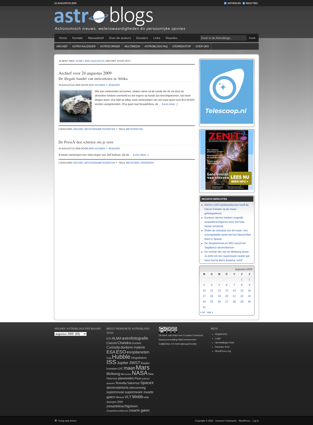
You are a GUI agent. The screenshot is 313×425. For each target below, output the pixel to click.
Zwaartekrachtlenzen (117, 410)
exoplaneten (138, 352)
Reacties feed (222, 347)
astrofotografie (135, 338)
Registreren (221, 334)
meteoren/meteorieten (100, 129)
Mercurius (126, 374)
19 (219, 296)
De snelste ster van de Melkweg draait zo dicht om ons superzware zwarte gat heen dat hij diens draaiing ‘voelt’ (226, 256)
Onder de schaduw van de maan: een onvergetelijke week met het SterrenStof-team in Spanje (227, 235)
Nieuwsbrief (96, 38)
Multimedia (132, 46)
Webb (137, 396)
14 (234, 290)
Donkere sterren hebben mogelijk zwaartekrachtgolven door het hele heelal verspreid (224, 222)
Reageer (114, 85)
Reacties (252, 3)
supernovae (115, 392)
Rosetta (121, 383)
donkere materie (133, 347)
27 (226, 301)
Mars (143, 367)
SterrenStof (181, 46)
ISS (111, 362)
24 (204, 301)
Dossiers (142, 38)
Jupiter (122, 363)
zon (120, 401)
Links (156, 38)
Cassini (111, 343)
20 (226, 296)
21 (234, 296)
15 (241, 290)
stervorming (137, 387)
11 (211, 290)
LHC (120, 368)
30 (249, 301)
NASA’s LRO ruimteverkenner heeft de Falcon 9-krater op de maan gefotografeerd (226, 209)
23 (249, 296)
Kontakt (77, 38)
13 (226, 290)
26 (219, 301)
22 (241, 296)
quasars (110, 383)
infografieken (139, 357)
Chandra (124, 343)
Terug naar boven (67, 420)
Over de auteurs (120, 38)
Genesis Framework (226, 420)
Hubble (121, 356)
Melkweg (113, 374)
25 (211, 301)
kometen (111, 368)
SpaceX (147, 383)
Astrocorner (110, 46)
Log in (256, 420)
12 (219, 290)
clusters (136, 343)
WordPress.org (223, 351)
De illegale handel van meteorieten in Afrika (93, 78)
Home (63, 38)
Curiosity (113, 347)
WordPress (244, 420)
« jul (202, 312)
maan (129, 368)
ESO (121, 351)
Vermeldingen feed (224, 342)
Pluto (138, 378)
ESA (110, 351)
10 (204, 290)
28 (234, 301)
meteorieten (134, 129)
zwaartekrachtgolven (122, 406)
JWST (134, 362)
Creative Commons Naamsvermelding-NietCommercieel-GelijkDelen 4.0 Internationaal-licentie (181, 339)
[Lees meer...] (169, 104)
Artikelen (234, 3)
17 (204, 296)
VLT (128, 397)
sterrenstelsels (117, 387)
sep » (210, 312)
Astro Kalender (84, 46)
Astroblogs (156, 20)
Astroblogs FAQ (156, 46)
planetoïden (126, 378)
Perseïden (147, 162)
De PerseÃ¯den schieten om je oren (86, 141)
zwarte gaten (139, 410)
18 (211, 296)
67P (108, 338)
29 (241, 301)
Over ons (202, 46)
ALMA (116, 338)
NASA (140, 373)
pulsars (146, 378)
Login (218, 338)
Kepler (145, 363)
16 (249, 290)
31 (204, 307)
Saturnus (133, 383)
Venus (120, 397)
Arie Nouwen (97, 85)
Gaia (108, 358)
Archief (62, 46)
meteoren (132, 162)
